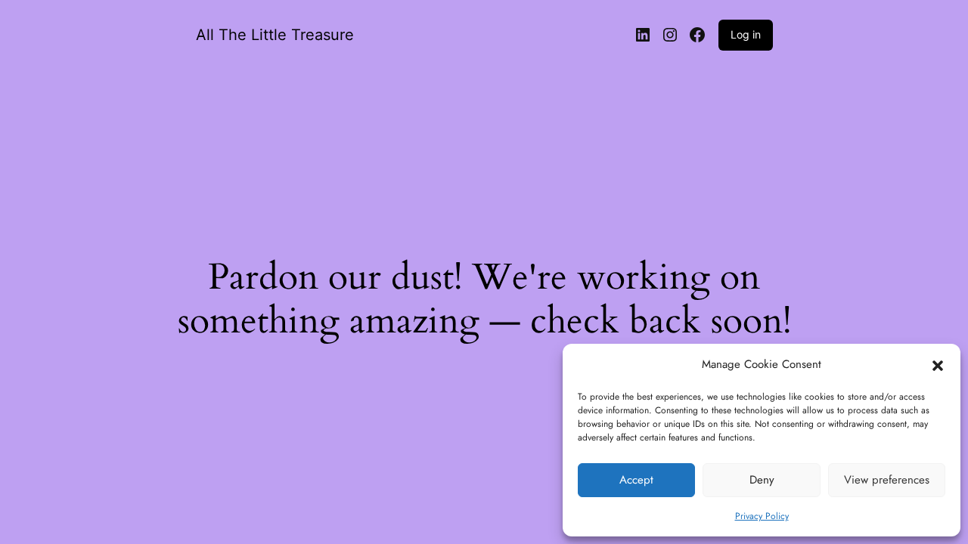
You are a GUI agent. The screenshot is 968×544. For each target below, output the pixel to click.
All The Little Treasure (275, 35)
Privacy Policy (762, 516)
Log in (746, 34)
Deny (761, 479)
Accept (636, 479)
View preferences (886, 479)
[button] (937, 364)
